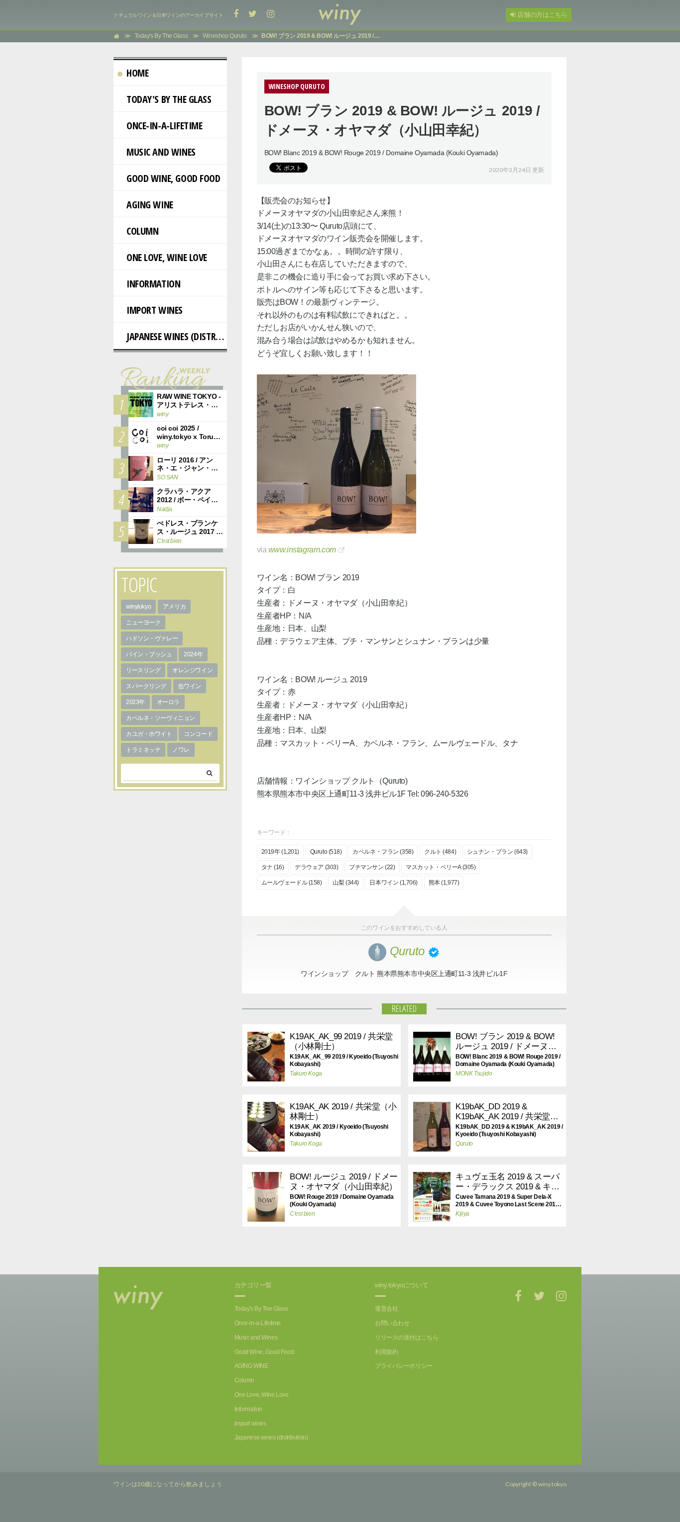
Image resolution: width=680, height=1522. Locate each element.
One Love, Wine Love (166, 257)
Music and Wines (161, 152)
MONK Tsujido (473, 1073)
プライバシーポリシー (404, 1365)
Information (153, 283)
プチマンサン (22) (372, 867)
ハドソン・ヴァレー (152, 638)
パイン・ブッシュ (149, 654)
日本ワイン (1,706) (393, 882)
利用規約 (386, 1351)
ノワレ (181, 749)
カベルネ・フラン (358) (382, 851)
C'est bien (302, 1213)
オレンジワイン (192, 670)
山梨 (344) (346, 882)
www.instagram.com (302, 549)
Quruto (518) (326, 851)
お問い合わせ (392, 1323)
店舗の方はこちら (541, 14)
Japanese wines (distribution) (176, 336)
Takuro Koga (306, 1073)
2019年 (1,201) (280, 851)
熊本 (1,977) (444, 882)
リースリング (143, 670)
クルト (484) (440, 851)
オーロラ (168, 702)
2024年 (193, 654)
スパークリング (146, 686)
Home (137, 73)
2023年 (135, 702)
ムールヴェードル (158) (291, 882)
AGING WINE (149, 204)
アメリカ (174, 606)
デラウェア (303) (316, 867)
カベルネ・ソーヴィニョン (160, 718)
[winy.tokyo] (340, 15)
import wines (154, 310)
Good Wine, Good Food (173, 178)
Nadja (164, 509)
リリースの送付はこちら (406, 1337)
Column (142, 231)
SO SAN (167, 477)
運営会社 (386, 1308)
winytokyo (138, 606)
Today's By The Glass (169, 99)
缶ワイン (189, 686)
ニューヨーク (143, 622)
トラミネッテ (143, 749)
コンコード (198, 733)
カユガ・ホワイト (149, 733)
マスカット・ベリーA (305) (440, 867)
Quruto (463, 1143)
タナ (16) (272, 867)
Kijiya (462, 1213)
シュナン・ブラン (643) (497, 851)
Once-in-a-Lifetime (164, 125)
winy (162, 414)
